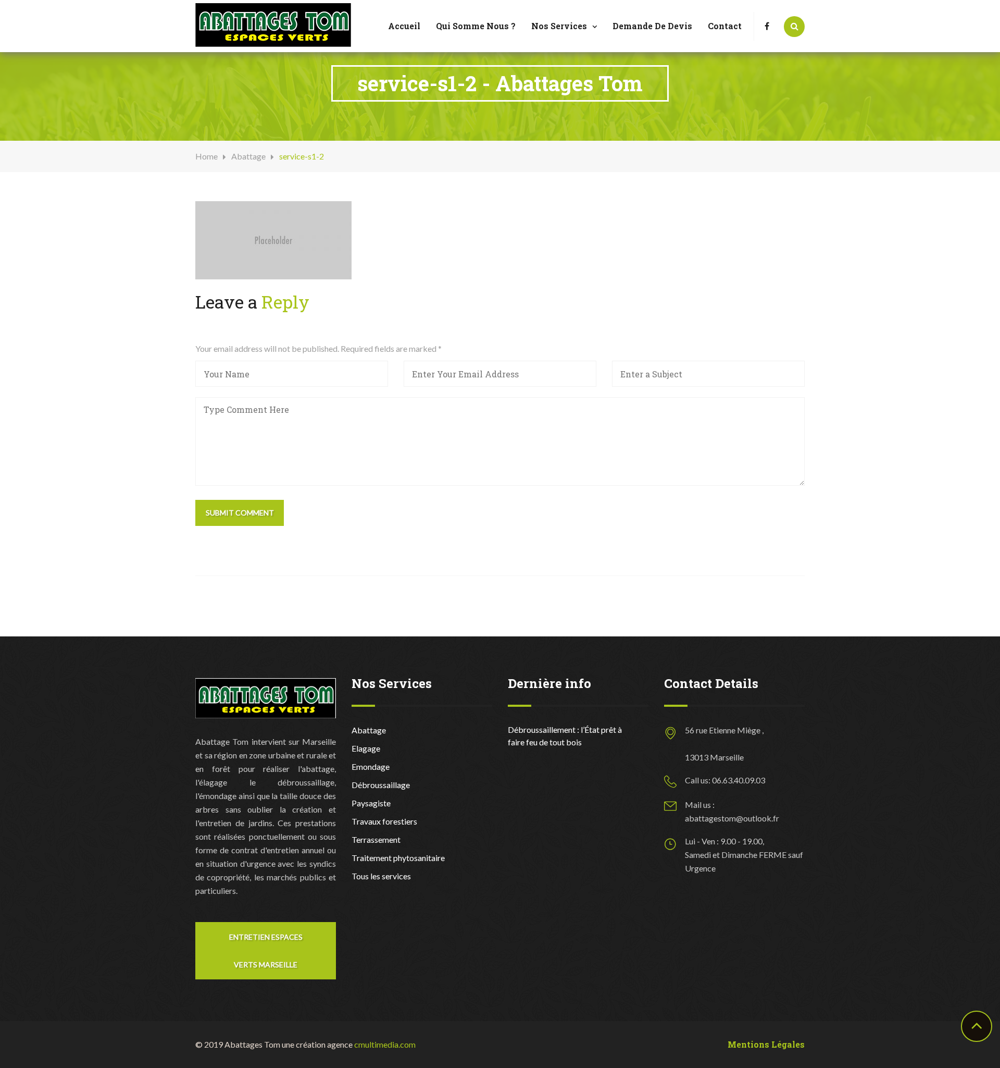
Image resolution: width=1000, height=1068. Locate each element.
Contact (725, 25)
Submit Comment (240, 512)
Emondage (371, 766)
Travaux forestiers (384, 821)
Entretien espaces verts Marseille (266, 950)
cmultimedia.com (385, 1044)
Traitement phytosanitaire (398, 858)
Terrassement (376, 839)
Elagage (366, 748)
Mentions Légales (766, 1044)
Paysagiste (371, 803)
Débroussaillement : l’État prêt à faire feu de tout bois (565, 736)
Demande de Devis (652, 25)
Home (206, 156)
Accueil (404, 25)
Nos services (559, 25)
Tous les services (381, 876)
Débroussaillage (381, 785)
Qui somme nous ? (476, 25)
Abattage (248, 156)
